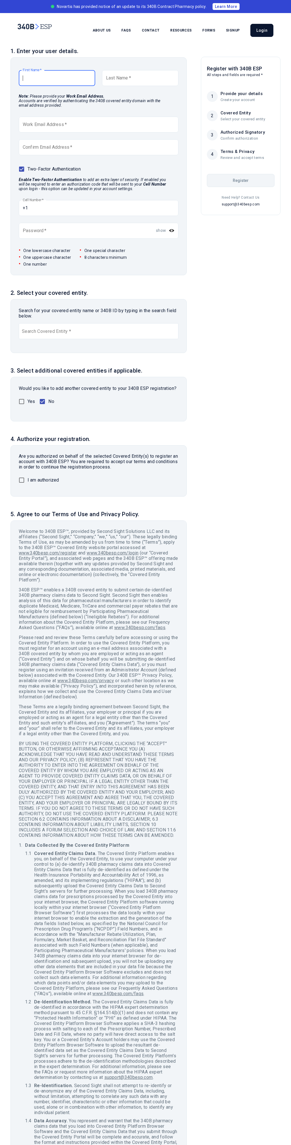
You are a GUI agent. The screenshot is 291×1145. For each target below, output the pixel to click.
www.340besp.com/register (48, 553)
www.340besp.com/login (112, 553)
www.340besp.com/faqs (139, 627)
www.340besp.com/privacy (85, 680)
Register (241, 180)
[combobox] (22, 331)
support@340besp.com (128, 1077)
